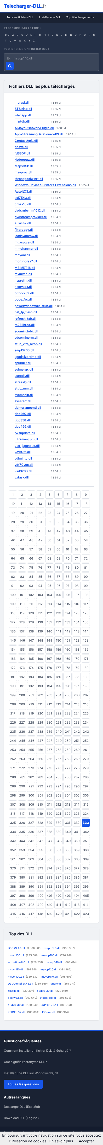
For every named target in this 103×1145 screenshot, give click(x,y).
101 (22, 595)
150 (58, 640)
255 (31, 750)
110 (22, 604)
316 (13, 813)
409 (40, 905)
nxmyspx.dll (23, 287)
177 (58, 668)
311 (49, 804)
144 (86, 631)
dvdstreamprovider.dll (31, 217)
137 (22, 631)
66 (31, 558)
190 (13, 686)
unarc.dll (63, 983)
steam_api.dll (55, 997)
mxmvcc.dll (23, 274)
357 (58, 850)
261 (85, 750)
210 (31, 704)
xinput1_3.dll (59, 948)
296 (77, 786)
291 (31, 786)
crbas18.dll (23, 204)
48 (31, 540)
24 (59, 513)
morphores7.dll (26, 261)
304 (68, 795)
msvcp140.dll (61, 962)
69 (58, 558)
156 (31, 649)
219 (31, 713)
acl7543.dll (23, 198)
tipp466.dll (23, 426)
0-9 (7, 34)
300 (31, 795)
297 (86, 786)
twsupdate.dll (25, 433)
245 (22, 741)
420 (59, 914)
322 (67, 813)
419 (49, 914)
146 (22, 640)
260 (77, 750)
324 (86, 813)
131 (49, 622)
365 (49, 859)
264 (31, 759)
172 (13, 668)
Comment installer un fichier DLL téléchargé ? (37, 1050)
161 (76, 649)
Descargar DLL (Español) (22, 1107)
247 (40, 741)
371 (22, 868)
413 (77, 905)
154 (13, 649)
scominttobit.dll (26, 331)
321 (58, 813)
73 (13, 567)
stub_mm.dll (24, 388)
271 (13, 768)
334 (13, 832)
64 (13, 558)
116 (76, 604)
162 (85, 649)
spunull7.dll (23, 363)
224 (77, 713)
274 (40, 768)
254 (22, 750)
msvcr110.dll (23, 969)
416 (22, 914)
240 (59, 731)
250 (67, 741)
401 (49, 895)
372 (31, 868)
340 (68, 832)
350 (77, 841)
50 (49, 540)
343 (13, 841)
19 (13, 513)
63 (86, 549)
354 (31, 850)
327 (31, 823)
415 (13, 914)
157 (40, 649)
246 (31, 741)
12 (31, 504)
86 (49, 576)
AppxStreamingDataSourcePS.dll (39, 134)
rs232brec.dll (24, 325)
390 (31, 886)
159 (58, 649)
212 (49, 704)
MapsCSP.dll (24, 166)
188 (76, 677)
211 (40, 704)
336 (31, 832)
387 (86, 877)
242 (77, 731)
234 (86, 722)
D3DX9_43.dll (24, 948)
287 (77, 777)
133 (67, 622)
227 (22, 722)
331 (67, 823)
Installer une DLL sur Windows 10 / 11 (31, 1073)
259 (67, 750)
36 (86, 522)
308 (22, 804)
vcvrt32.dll (22, 452)
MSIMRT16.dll (25, 268)
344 (22, 841)
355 (40, 850)
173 (22, 668)
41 (49, 531)
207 (86, 695)
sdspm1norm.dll (26, 337)
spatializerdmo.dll (28, 357)
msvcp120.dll (55, 969)
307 (13, 804)
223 (67, 713)
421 (67, 914)
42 (59, 531)
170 (76, 659)
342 (86, 832)
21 (31, 513)
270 (86, 759)
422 (77, 914)
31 (40, 522)
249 (59, 741)
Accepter (86, 1141)
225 (86, 713)
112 (40, 604)
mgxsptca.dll (24, 242)
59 (49, 549)
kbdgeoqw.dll (24, 159)
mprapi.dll (22, 102)
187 (67, 677)
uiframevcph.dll (26, 439)
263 (22, 759)
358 (67, 850)
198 (85, 686)
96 (58, 586)
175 (40, 668)
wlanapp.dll (23, 115)
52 (67, 540)
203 (49, 695)
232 (67, 722)
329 (49, 823)
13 (40, 504)
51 (58, 540)
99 (86, 586)
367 (67, 859)
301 (40, 795)
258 (58, 750)
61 (67, 549)
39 (31, 531)
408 (31, 905)
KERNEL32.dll (23, 1012)
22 (40, 513)
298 (13, 795)
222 (58, 713)
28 (13, 522)
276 (58, 768)
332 (77, 823)
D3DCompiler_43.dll (28, 983)
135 (85, 622)
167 (49, 659)
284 (49, 777)
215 (76, 704)
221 (49, 713)
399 (31, 895)
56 (22, 549)
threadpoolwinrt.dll (29, 179)
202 (40, 695)
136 (13, 631)
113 (49, 604)
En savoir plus (61, 1141)
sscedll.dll (22, 376)
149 (49, 640)
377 (77, 868)
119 (22, 613)
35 (77, 522)
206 (77, 695)
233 (77, 722)
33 (58, 522)
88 (67, 576)
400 (40, 895)
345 (31, 841)
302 (49, 795)
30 (31, 522)
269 (77, 759)
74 (22, 567)
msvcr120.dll (23, 976)
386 (77, 877)
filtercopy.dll (24, 229)
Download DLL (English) (21, 1118)
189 (85, 677)
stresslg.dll (23, 382)
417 (31, 914)
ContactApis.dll (26, 140)
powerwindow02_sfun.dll (33, 306)
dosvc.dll (21, 147)
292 (40, 786)
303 (58, 795)
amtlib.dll (21, 990)
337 (40, 832)
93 (31, 586)
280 (13, 777)
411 (58, 905)
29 (22, 522)
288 (86, 777)
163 (13, 659)
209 (22, 704)
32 (49, 522)
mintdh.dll (22, 121)
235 (13, 731)
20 (22, 513)
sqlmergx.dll (24, 369)
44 (76, 531)
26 (77, 513)
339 (58, 832)
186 (58, 677)
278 (77, 768)
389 (22, 886)
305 (77, 795)
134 (77, 622)
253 (13, 750)
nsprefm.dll (23, 280)
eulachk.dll (23, 223)
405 (86, 895)
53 (77, 540)
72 (86, 558)
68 (49, 558)
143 (77, 631)
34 (68, 522)
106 (67, 595)
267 (58, 759)
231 (58, 722)
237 (31, 731)
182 (22, 677)
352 (13, 850)
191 (22, 686)
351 (85, 841)
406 (13, 905)
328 (40, 823)
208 (13, 704)
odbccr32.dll (24, 293)
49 (40, 540)
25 (67, 513)
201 (31, 695)
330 (58, 823)
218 (22, 713)
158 (49, 649)
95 (49, 586)
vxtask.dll (22, 477)
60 (58, 549)
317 (22, 813)
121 (40, 613)
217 (13, 713)
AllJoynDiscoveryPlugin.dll (34, 128)
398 (22, 895)
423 (86, 914)
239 (49, 731)
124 (67, 613)
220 (40, 713)
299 (22, 795)
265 (40, 759)
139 (40, 631)
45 (86, 531)
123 (58, 613)
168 (58, 659)
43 (68, 531)
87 (58, 576)
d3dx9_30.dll (23, 1005)
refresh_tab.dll (25, 318)
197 (76, 686)
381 (31, 877)
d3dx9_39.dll (52, 990)
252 (86, 741)
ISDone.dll (55, 1012)
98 (77, 586)
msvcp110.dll (56, 976)
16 (67, 504)
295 (67, 786)
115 (67, 604)
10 (13, 504)
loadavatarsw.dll (26, 236)
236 (22, 731)
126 (85, 613)
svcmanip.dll (24, 395)
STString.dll (23, 109)
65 (22, 558)
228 (31, 722)
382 (40, 877)
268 (67, 759)
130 (40, 622)
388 (13, 886)
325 (13, 823)
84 (31, 576)
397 (13, 895)
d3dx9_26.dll (56, 1005)
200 (22, 695)
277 (67, 768)
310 (40, 804)
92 (22, 586)
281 (22, 777)
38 (22, 531)
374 (49, 868)
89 (77, 576)
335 (22, 832)
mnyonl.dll (22, 255)
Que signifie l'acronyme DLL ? (25, 1062)
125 (76, 613)
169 (67, 659)
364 (40, 859)
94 (40, 586)
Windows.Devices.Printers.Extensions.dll (45, 185)
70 (67, 558)
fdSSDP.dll (22, 153)
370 (13, 868)
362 (22, 859)
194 (49, 686)
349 (68, 841)
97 (67, 586)
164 (22, 659)
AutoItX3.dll (23, 191)
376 (67, 868)
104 (49, 595)
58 (40, 549)
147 (31, 640)
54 (86, 540)
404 (77, 895)
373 (40, 868)
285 (58, 777)
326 (22, 823)
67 (40, 558)
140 (49, 631)
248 (49, 741)
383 (49, 877)
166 (40, 659)
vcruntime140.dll (25, 962)
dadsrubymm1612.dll (30, 210)
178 (67, 668)
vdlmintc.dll (23, 458)
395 (77, 886)
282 (31, 777)
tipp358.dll (22, 420)
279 (86, 768)
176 (49, 668)
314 (77, 804)
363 (31, 859)
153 (85, 640)
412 (67, 905)
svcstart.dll (23, 401)
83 (22, 576)
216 (85, 704)
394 (68, 886)
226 (13, 722)
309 (31, 804)
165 (31, 659)
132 (58, 622)
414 (86, 905)
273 (31, 768)
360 (86, 850)
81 (85, 567)
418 (40, 914)
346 (40, 841)
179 (76, 668)
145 (13, 640)
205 (67, 695)
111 (31, 604)
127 (13, 622)
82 (13, 576)
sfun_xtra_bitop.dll (28, 344)
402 (59, 895)
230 (49, 722)
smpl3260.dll (24, 350)
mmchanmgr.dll (26, 248)
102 (31, 595)
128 (22, 622)
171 (85, 659)
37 (13, 531)
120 (31, 613)
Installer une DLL (50, 17)
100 (13, 595)
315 (85, 804)
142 (67, 631)
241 (67, 731)
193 (40, 686)
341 (77, 832)
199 (13, 695)
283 (40, 777)
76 (40, 567)
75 (31, 567)
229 (40, 722)
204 (59, 695)
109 (13, 604)
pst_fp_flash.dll (26, 312)
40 (40, 531)
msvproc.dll (23, 172)
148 (40, 640)
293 (49, 786)
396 (86, 886)
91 (13, 586)
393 (58, 886)
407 (22, 905)
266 (49, 759)
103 (40, 595)
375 (58, 868)
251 (76, 741)
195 (58, 686)
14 (49, 504)
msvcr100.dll (23, 955)
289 (13, 786)
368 (77, 859)
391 (40, 886)
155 (22, 649)
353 (22, 850)
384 (59, 877)
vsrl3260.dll (23, 471)
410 (49, 905)
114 (58, 604)
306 (86, 795)
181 (13, 677)
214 (67, 704)
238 (40, 731)
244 (13, 741)
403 (68, 895)
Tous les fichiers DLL (20, 17)
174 (31, 668)
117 (85, 604)
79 (67, 567)
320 (49, 813)
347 (49, 841)
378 (86, 868)
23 (49, 513)
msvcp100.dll (57, 955)
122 (49, 613)
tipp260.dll (23, 414)
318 (31, 813)
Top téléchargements (80, 17)
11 (22, 504)
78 (58, 567)
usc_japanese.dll (27, 446)
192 (31, 686)
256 (40, 750)
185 (49, 677)
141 (58, 631)
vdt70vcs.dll (24, 464)
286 (67, 777)
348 (59, 841)
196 (67, 686)
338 (49, 832)
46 (13, 540)
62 (77, 549)
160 (67, 649)
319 (40, 813)
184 (40, 677)
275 (49, 768)
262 (13, 759)
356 (49, 850)
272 (22, 768)
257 (49, 750)
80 (77, 567)
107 (76, 595)
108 (85, 595)
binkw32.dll (22, 997)
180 (85, 668)
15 (58, 504)
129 (31, 622)
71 (76, 558)
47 (22, 540)
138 (31, 631)
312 (58, 804)
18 (85, 504)
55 (13, 549)
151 (67, 640)
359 (77, 850)
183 (31, 677)
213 (58, 704)
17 (76, 504)
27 (86, 513)
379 (13, 877)
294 (59, 786)
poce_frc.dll (23, 299)
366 (58, 859)
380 (22, 877)
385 (67, 877)
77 (49, 567)
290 (22, 786)
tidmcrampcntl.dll (28, 407)
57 (31, 549)
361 (13, 859)
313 (67, 804)
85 (40, 576)
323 (77, 813)
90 (86, 576)
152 (76, 640)
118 (13, 613)
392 (49, 886)
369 (86, 859)
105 (58, 595)
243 (86, 731)
